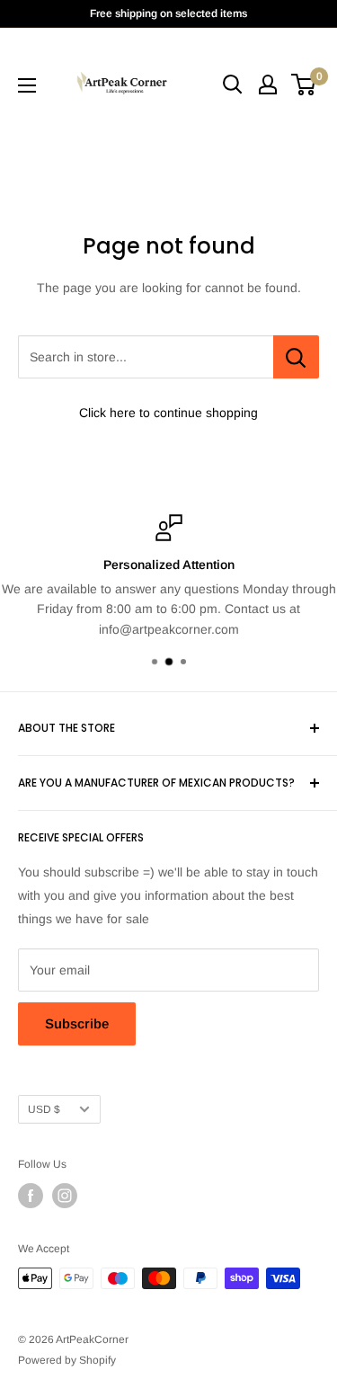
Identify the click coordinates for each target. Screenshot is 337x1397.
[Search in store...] (296, 356)
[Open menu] (27, 85)
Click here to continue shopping (168, 412)
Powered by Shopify (67, 1360)
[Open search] (233, 84)
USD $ (44, 1109)
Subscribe (77, 1023)
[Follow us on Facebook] (30, 1195)
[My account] (268, 84)
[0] (304, 84)
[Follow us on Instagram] (64, 1195)
